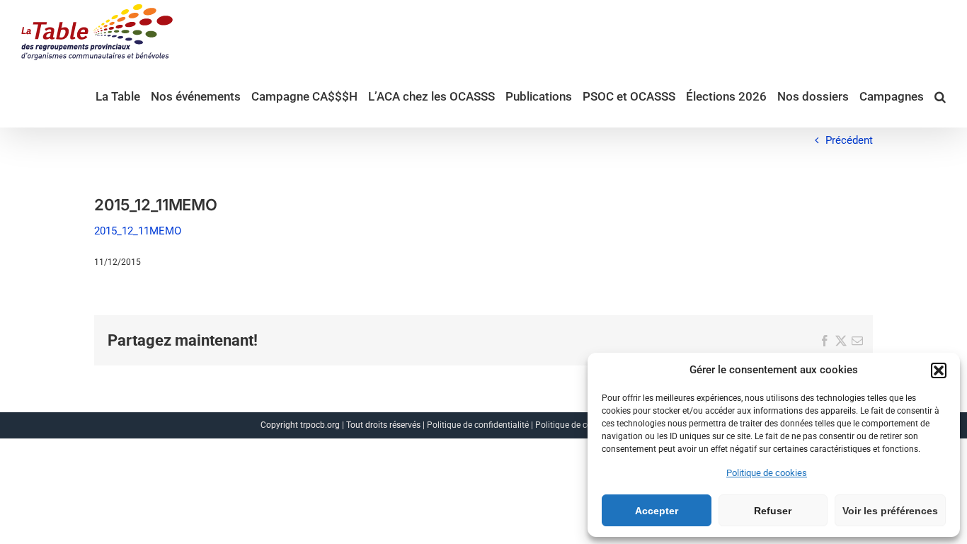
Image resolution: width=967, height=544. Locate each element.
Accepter (656, 510)
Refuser (772, 510)
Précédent (849, 140)
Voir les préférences (890, 510)
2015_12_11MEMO (137, 231)
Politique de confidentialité (478, 425)
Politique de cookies (766, 473)
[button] (939, 370)
